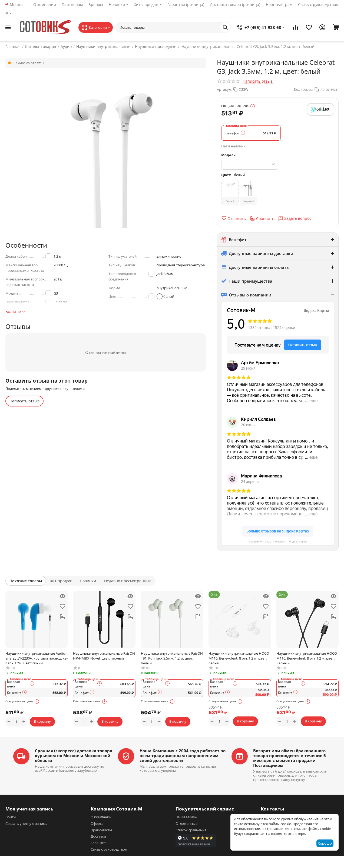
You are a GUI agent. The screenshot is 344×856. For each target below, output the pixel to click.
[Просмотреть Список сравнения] (295, 27)
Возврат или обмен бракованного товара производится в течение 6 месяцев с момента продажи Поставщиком (289, 758)
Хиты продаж (146, 4)
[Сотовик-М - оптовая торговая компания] (46, 27)
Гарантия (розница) (185, 4)
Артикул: (224, 89)
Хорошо (325, 843)
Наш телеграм (279, 4)
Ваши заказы (186, 817)
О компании (44, 4)
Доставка (98, 836)
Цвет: (226, 174)
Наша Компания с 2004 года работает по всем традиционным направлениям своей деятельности (183, 755)
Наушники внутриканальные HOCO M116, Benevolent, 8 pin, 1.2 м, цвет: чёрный (306, 657)
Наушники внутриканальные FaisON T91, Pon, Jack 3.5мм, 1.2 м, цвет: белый (172, 657)
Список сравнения (191, 830)
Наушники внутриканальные (103, 46)
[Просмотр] (62, 596)
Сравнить (265, 218)
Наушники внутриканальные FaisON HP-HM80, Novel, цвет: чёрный (104, 656)
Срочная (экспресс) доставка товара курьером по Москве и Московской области (73, 755)
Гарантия (98, 842)
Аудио (66, 46)
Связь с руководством (318, 4)
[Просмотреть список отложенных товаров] (308, 27)
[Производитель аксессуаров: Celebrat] (320, 109)
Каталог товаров (40, 46)
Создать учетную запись (26, 823)
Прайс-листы (101, 830)
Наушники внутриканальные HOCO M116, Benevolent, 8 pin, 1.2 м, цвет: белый (239, 657)
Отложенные (186, 823)
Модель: (229, 155)
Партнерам (72, 4)
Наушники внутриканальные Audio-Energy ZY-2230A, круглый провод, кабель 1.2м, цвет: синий (36, 657)
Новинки (117, 4)
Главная (13, 46)
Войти (10, 817)
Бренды (95, 4)
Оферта (97, 823)
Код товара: (303, 89)
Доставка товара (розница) (235, 4)
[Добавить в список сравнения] (62, 617)
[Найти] (225, 27)
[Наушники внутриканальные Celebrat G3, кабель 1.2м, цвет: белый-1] (105, 150)
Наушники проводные (155, 46)
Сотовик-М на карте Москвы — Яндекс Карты (278, 541)
